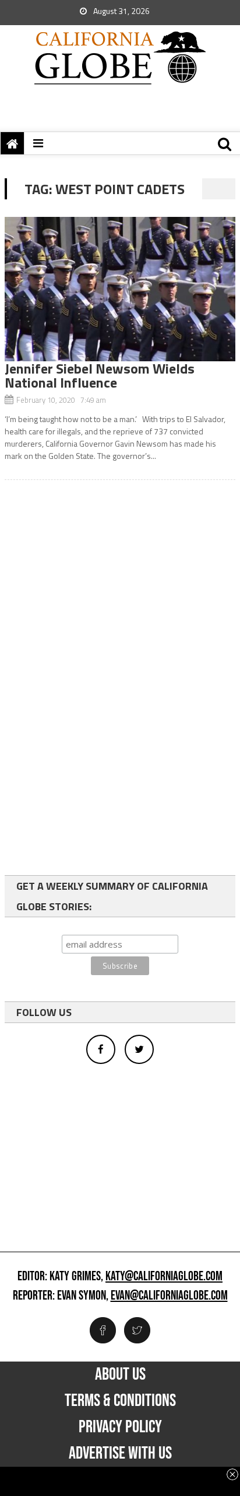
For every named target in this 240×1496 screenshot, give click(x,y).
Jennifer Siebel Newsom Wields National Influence (100, 375)
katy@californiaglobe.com (164, 1277)
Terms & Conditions (120, 1400)
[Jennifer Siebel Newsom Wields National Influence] (120, 289)
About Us (120, 1374)
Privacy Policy (120, 1427)
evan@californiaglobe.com (169, 1296)
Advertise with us (120, 1453)
